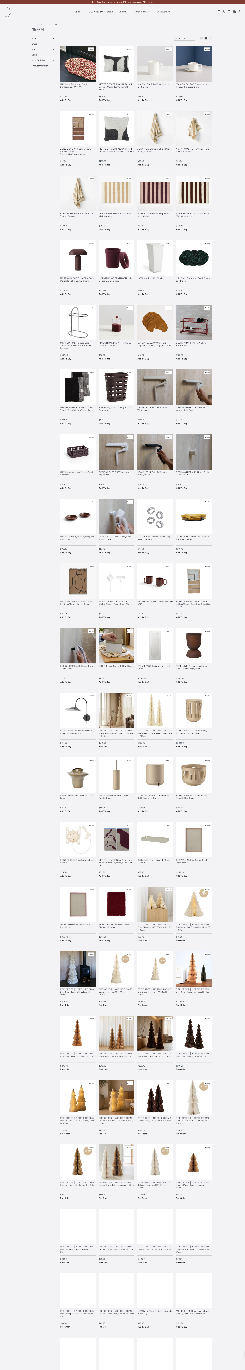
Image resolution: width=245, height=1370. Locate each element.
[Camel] (177, 791)
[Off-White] (100, 104)
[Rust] (177, 722)
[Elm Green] (61, 860)
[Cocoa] (103, 1066)
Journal (123, 11)
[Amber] (177, 585)
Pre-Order (103, 787)
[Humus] (100, 722)
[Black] (180, 379)
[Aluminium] (184, 722)
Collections (43, 25)
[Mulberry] (145, 173)
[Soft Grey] (107, 860)
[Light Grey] (103, 448)
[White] (138, 310)
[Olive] (142, 929)
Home (34, 25)
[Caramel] (138, 173)
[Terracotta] (180, 791)
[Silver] (138, 585)
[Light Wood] (177, 929)
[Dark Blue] (65, 516)
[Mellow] (138, 929)
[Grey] (107, 997)
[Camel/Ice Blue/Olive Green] (68, 173)
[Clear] (100, 654)
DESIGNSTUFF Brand (101, 11)
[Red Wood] (180, 929)
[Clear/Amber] (100, 379)
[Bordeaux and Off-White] (61, 104)
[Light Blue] (65, 585)
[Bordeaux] (100, 448)
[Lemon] (61, 929)
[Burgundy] (100, 310)
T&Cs (145, 2)
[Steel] (145, 929)
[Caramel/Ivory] (138, 379)
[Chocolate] (180, 173)
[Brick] (177, 379)
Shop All (54, 25)
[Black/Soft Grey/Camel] (65, 173)
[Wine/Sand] (65, 654)
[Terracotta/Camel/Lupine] (61, 173)
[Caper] (142, 173)
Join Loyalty (163, 11)
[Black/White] (61, 448)
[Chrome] (61, 379)
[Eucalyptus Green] (184, 860)
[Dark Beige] (103, 997)
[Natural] (68, 585)
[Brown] (103, 104)
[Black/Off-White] (103, 929)
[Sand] (138, 448)
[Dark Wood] (184, 929)
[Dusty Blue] (68, 516)
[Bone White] (138, 104)
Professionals (141, 11)
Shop (78, 11)
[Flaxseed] (65, 1066)
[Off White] (68, 1271)
